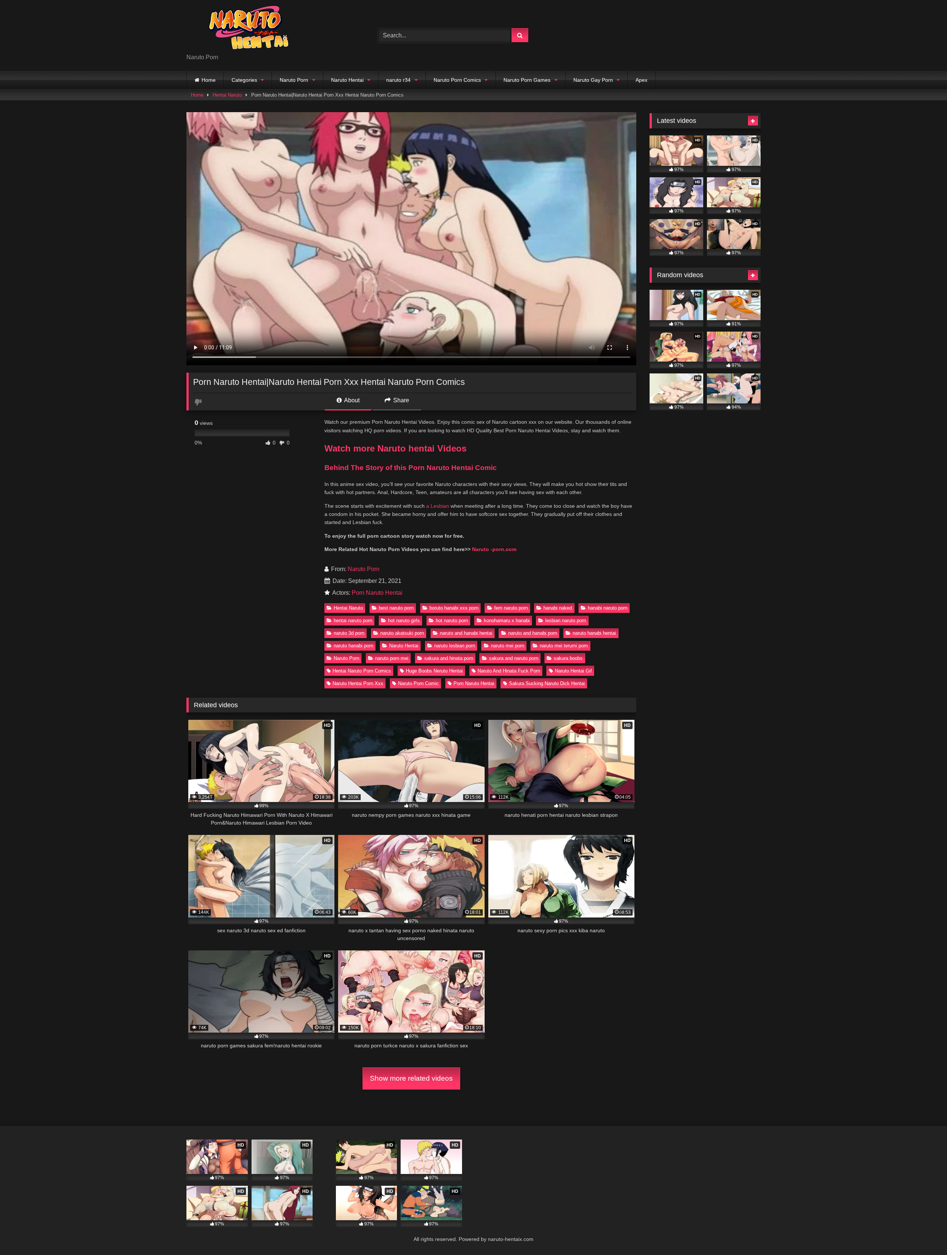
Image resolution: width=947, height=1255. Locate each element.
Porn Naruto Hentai (377, 593)
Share (400, 400)
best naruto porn (396, 608)
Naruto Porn (294, 80)
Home (209, 80)
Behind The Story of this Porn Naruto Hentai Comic (410, 468)
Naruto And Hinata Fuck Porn (509, 671)
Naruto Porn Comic (418, 683)
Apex (641, 80)
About (351, 400)
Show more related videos (411, 1078)
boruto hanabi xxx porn (453, 608)
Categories (244, 80)
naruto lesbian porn (454, 645)
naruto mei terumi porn (564, 645)
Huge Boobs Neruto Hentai (434, 671)
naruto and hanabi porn (532, 633)
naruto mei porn (507, 645)
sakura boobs (568, 658)
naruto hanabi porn (353, 645)
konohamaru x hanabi (507, 620)
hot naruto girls (404, 620)
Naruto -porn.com (494, 549)
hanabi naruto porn (607, 608)
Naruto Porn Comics (457, 80)
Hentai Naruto (227, 95)
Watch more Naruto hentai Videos (395, 448)
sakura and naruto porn (513, 658)
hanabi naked (557, 608)
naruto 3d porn (349, 633)
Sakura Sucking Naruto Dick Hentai (547, 683)
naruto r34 (398, 80)
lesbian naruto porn (565, 620)
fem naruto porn (511, 608)
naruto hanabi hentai (594, 633)
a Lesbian (437, 506)
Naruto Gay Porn (593, 80)
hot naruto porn (452, 620)
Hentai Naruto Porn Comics (362, 671)
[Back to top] (924, 1233)
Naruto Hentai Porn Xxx (358, 683)
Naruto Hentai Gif (573, 671)
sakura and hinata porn (448, 658)
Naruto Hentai (347, 80)
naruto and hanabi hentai (466, 633)
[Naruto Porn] (241, 29)
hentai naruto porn (353, 620)
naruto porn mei (391, 658)
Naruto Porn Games (526, 80)
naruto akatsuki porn (402, 633)
